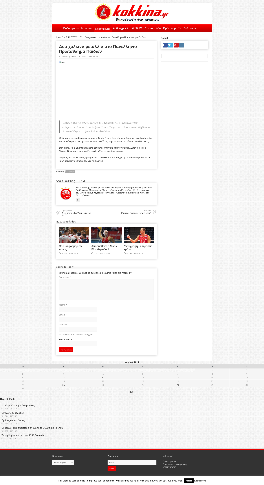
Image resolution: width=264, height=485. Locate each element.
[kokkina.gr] (132, 11)
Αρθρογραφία (121, 28)
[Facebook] (165, 45)
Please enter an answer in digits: (76, 334)
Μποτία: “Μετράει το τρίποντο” (136, 212)
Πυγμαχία (70, 172)
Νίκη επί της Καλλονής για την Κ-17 (76, 213)
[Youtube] (176, 45)
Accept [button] (189, 481)
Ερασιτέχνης (102, 28)
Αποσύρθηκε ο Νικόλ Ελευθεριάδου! (104, 248)
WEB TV (137, 28)
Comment (65, 277)
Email (63, 314)
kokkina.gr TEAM (69, 56)
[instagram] (181, 45)
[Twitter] (170, 45)
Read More (200, 480)
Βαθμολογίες (191, 28)
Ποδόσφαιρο (71, 28)
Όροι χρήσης (169, 467)
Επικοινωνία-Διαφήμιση (175, 464)
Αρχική (58, 27)
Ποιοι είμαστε (169, 461)
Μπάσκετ (86, 28)
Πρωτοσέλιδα (153, 28)
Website (63, 324)
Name (63, 304)
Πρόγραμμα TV (172, 28)
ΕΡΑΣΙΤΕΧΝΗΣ (74, 37)
